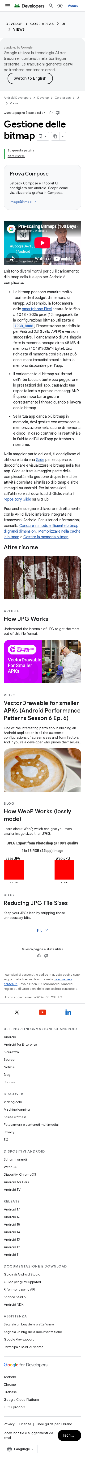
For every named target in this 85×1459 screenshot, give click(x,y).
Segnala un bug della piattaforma (29, 1324)
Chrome (10, 1384)
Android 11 (12, 1254)
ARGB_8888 (23, 326)
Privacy (9, 1132)
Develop (14, 24)
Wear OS (10, 1167)
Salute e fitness (15, 1117)
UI (64, 24)
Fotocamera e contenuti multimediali (31, 1124)
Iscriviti (70, 1435)
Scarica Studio (15, 1297)
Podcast (10, 1082)
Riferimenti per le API (19, 1289)
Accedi (74, 6)
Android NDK (13, 1304)
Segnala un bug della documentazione (33, 1332)
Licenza (25, 1424)
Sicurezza (11, 1052)
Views (19, 29)
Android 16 (12, 1217)
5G (6, 1139)
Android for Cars (16, 1182)
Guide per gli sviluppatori (22, 1282)
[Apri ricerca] (51, 5)
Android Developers (17, 98)
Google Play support (19, 1339)
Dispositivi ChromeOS (20, 1174)
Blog (7, 1074)
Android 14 (12, 1232)
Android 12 (12, 1247)
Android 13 (12, 1239)
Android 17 (12, 1209)
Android (10, 1037)
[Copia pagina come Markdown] (55, 136)
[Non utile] (57, 112)
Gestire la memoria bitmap (45, 537)
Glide (40, 459)
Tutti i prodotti (15, 1407)
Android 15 (12, 1224)
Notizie (9, 1067)
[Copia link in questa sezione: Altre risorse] (42, 547)
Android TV (12, 1189)
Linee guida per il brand (54, 1424)
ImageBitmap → (23, 202)
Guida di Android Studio (22, 1274)
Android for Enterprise (20, 1044)
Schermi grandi (15, 1159)
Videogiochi (13, 1102)
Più (43, 930)
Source (9, 1059)
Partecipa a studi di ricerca (23, 1347)
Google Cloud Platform (21, 1400)
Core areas (42, 24)
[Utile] (50, 112)
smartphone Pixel (37, 309)
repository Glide (17, 499)
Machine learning (17, 1109)
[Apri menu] (7, 5)
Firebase (10, 1392)
